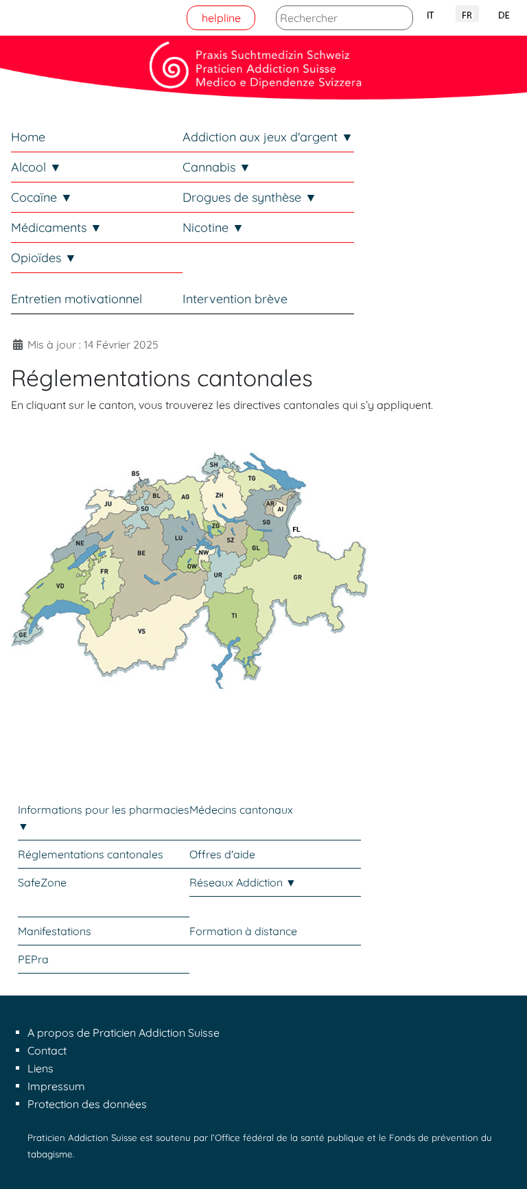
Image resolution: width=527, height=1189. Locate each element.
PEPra (33, 959)
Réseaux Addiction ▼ (242, 882)
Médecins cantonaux (241, 809)
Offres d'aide (222, 854)
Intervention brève (235, 299)
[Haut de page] (503, 1163)
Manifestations (54, 931)
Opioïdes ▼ (44, 258)
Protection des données (87, 1104)
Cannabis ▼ (217, 167)
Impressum (56, 1086)
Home (28, 137)
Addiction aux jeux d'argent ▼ (268, 137)
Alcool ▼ (36, 167)
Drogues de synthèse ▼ (250, 197)
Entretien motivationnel (76, 299)
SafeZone (42, 882)
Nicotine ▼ (213, 227)
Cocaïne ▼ (42, 197)
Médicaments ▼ (56, 227)
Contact (47, 1050)
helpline (221, 18)
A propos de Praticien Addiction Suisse (123, 1032)
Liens (40, 1068)
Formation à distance (243, 931)
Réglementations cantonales (90, 854)
